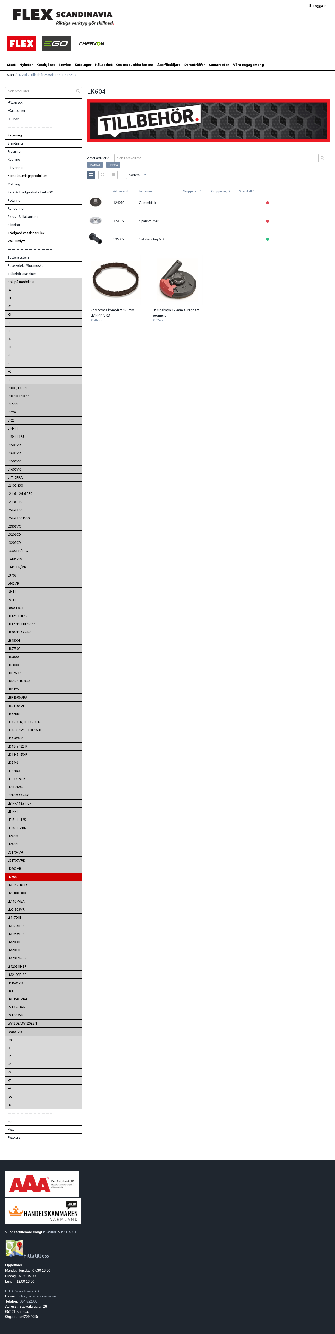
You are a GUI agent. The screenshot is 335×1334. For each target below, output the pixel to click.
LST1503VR (16, 1007)
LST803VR (16, 1015)
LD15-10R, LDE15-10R (24, 722)
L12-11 (13, 404)
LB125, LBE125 (18, 616)
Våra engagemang (248, 65)
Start (11, 65)
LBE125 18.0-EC (19, 681)
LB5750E (14, 648)
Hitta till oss (36, 1255)
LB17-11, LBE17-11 (22, 624)
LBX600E (14, 714)
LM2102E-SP (17, 974)
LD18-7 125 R (17, 746)
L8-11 (12, 591)
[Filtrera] (322, 158)
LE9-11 (13, 844)
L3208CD (14, 542)
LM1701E (14, 917)
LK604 (12, 876)
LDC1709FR (16, 779)
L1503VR (14, 445)
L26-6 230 (15, 510)
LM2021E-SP (17, 966)
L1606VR (14, 469)
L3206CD (14, 534)
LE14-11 (14, 811)
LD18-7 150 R (17, 754)
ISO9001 (50, 1232)
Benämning (147, 191)
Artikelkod (120, 191)
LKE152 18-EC (18, 885)
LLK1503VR (16, 909)
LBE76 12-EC (17, 673)
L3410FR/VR (17, 567)
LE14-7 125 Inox (19, 803)
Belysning (15, 135)
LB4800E (14, 640)
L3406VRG (15, 559)
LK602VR (14, 868)
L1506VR (14, 461)
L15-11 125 (16, 436)
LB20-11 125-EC (19, 632)
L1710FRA (15, 477)
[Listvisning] (91, 175)
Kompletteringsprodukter (27, 176)
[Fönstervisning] (102, 175)
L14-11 (13, 428)
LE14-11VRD (17, 827)
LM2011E (14, 950)
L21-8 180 (15, 501)
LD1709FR (15, 738)
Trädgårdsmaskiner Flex (26, 233)
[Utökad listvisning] (114, 175)
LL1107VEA (16, 901)
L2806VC (14, 526)
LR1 (10, 991)
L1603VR (14, 453)
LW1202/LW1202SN (22, 1023)
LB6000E (14, 665)
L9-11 (12, 599)
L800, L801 (15, 608)
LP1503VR (15, 982)
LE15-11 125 (17, 819)
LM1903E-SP (17, 934)
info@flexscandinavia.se (37, 1296)
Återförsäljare (169, 65)
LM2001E (14, 942)
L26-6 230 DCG (19, 518)
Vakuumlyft (16, 241)
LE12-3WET (16, 787)
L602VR (13, 583)
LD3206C (14, 771)
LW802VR (15, 1031)
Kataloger (83, 65)
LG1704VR (15, 852)
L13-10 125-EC (18, 795)
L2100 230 (15, 485)
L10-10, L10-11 (19, 396)
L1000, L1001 (17, 388)
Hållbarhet (104, 65)
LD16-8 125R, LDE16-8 (24, 730)
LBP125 (13, 689)
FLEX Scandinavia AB (22, 1291)
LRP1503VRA (17, 999)
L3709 (12, 575)
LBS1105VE (16, 705)
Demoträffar (194, 65)
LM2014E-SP (17, 958)
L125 (11, 420)
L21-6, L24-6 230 (20, 493)
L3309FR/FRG (18, 550)
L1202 (12, 412)
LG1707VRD (16, 860)
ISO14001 (68, 1232)
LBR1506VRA (17, 697)
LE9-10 (13, 836)
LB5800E (14, 656)
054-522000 (28, 1301)
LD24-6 (13, 762)
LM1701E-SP (17, 925)
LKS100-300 (17, 893)
